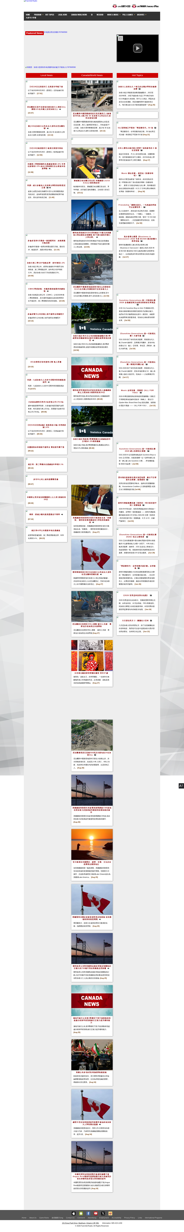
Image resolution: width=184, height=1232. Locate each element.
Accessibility (116, 1218)
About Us (32, 1218)
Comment (81, 1218)
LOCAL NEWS (62, 14)
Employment (104, 1218)
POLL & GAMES (127, 14)
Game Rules (44, 1218)
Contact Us (70, 1218)
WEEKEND (100, 14)
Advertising (92, 1218)
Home (24, 1218)
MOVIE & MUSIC (112, 14)
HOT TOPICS (49, 14)
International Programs (153, 1218)
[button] (137, 48)
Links (140, 1218)
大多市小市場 (31, 17)
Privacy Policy (129, 1218)
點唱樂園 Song (58, 1218)
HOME (28, 14)
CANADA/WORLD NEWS (79, 14)
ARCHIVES (140, 14)
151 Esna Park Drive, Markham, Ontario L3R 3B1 (80, 1223)
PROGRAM (37, 14)
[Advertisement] (92, 24)
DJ (92, 14)
